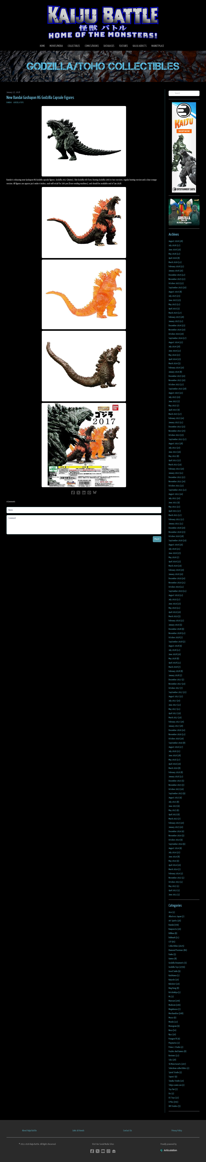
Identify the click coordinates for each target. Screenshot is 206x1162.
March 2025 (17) (175, 313)
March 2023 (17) (175, 414)
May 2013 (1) (174, 886)
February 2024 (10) (176, 368)
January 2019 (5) (175, 625)
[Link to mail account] (114, 1151)
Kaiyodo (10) (174, 980)
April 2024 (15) (175, 359)
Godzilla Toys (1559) (177, 967)
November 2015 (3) (176, 785)
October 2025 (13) (176, 283)
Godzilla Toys (18, 103)
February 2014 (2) (176, 873)
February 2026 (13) (176, 266)
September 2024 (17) (177, 338)
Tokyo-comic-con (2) (176, 1085)
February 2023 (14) (176, 418)
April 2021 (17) (175, 511)
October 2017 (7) (176, 688)
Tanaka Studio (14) (176, 1081)
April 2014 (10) (175, 865)
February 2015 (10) (176, 823)
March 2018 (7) (175, 667)
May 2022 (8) (174, 456)
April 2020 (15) (175, 562)
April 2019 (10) (175, 612)
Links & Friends (78, 1130)
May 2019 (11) (174, 608)
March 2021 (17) (175, 515)
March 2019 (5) (175, 616)
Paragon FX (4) (174, 1039)
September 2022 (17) (177, 439)
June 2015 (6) (174, 806)
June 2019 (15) (175, 604)
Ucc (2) (171, 1093)
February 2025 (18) (176, 317)
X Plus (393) (173, 1102)
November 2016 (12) (177, 734)
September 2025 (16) (177, 288)
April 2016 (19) (175, 764)
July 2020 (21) (174, 549)
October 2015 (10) (176, 789)
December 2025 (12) (177, 275)
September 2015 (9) (177, 793)
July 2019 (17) (174, 599)
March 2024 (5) (175, 363)
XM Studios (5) (175, 1106)
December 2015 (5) (176, 781)
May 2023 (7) (174, 406)
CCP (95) (172, 942)
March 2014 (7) (175, 869)
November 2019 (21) (177, 583)
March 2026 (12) (175, 262)
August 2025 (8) (175, 292)
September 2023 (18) (177, 389)
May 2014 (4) (174, 861)
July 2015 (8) (174, 802)
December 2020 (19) (177, 528)
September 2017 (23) (177, 692)
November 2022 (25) (177, 431)
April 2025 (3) (174, 309)
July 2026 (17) (174, 245)
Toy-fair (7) (173, 1089)
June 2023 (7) (174, 401)
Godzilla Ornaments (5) (178, 963)
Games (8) (173, 959)
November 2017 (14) (177, 684)
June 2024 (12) (175, 351)
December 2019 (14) (177, 578)
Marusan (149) (174, 1001)
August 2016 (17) (176, 747)
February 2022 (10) (176, 469)
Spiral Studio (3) (175, 1072)
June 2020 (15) (175, 553)
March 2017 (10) (175, 718)
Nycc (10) (172, 1034)
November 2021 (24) (177, 481)
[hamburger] (12, 4)
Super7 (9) (173, 1077)
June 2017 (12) (175, 705)
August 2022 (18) (176, 443)
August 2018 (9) (175, 646)
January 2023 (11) (176, 422)
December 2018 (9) (176, 629)
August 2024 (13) (176, 342)
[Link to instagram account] (108, 1151)
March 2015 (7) (175, 819)
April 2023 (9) (174, 410)
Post (157, 539)
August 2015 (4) (175, 798)
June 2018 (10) (175, 654)
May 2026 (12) (174, 254)
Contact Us (127, 1130)
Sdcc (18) (172, 1060)
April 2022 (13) (175, 460)
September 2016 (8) (177, 743)
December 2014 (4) (176, 831)
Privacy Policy (177, 1130)
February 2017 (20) (176, 722)
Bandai (9, 103)
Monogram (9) (174, 1026)
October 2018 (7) (176, 637)
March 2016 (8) (175, 768)
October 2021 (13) (176, 486)
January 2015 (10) (176, 827)
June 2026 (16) (175, 250)
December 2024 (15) (177, 325)
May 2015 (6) (174, 810)
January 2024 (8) (175, 372)
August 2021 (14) (176, 494)
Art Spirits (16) (175, 921)
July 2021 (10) (174, 498)
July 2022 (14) (174, 448)
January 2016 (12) (176, 777)
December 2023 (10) (177, 376)
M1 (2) (171, 996)
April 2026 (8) (174, 258)
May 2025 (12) (174, 304)
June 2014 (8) (174, 857)
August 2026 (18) (176, 241)
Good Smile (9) (175, 971)
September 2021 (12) (177, 490)
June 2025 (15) (175, 300)
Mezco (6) (172, 1018)
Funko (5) (172, 954)
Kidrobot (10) (174, 984)
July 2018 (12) (174, 650)
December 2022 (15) (177, 427)
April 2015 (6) (174, 814)
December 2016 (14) (177, 730)
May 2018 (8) (174, 658)
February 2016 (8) (176, 772)
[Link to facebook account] (92, 1151)
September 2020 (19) (177, 540)
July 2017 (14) (174, 701)
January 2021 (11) (176, 524)
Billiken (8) (173, 933)
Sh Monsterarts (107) (177, 1064)
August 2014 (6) (175, 848)
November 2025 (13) (177, 279)
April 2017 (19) (175, 713)
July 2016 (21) (174, 751)
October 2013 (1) (176, 882)
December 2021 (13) (177, 477)
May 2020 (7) (174, 557)
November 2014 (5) (176, 836)
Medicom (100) (175, 1005)
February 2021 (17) (176, 519)
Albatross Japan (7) (176, 916)
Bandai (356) (174, 925)
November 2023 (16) (177, 380)
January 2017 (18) (176, 726)
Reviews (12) (174, 1056)
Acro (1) (172, 912)
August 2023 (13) (176, 393)
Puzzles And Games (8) (177, 1051)
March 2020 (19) (175, 566)
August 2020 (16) (176, 545)
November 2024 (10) (177, 330)
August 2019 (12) (176, 595)
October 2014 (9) (176, 840)
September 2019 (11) (177, 591)
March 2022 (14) (175, 465)
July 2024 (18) (174, 347)
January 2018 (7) (175, 675)
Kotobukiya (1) (175, 992)
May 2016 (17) (174, 760)
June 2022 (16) (175, 452)
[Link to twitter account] (97, 1151)
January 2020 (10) (176, 574)
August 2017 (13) (176, 696)
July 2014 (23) (174, 852)
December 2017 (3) (176, 680)
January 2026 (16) (176, 271)
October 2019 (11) (176, 587)
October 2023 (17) (176, 384)
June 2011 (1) (174, 895)
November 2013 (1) (176, 878)
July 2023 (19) (174, 397)
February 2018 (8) (176, 671)
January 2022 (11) (176, 473)
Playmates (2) (174, 1043)
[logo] (103, 22)
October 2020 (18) (176, 536)
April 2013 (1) (174, 890)
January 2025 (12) (176, 321)
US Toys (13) (174, 1098)
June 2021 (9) (174, 503)
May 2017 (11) (174, 709)
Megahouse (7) (175, 1009)
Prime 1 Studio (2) (176, 1047)
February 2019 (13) (176, 621)
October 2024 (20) (176, 334)
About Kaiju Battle (29, 1130)
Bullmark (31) (174, 937)
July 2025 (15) (174, 296)
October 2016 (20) (176, 739)
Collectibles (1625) (176, 946)
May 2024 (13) (174, 355)
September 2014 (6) (177, 844)
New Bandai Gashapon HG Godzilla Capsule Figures (40, 98)
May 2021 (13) (174, 507)
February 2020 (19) (176, 570)
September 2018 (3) (177, 642)
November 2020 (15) (177, 532)
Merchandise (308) (176, 1013)
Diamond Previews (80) (178, 950)
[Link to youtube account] (103, 1151)
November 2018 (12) (177, 633)
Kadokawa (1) (174, 975)
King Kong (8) (174, 988)
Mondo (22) (173, 1022)
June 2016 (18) (175, 755)
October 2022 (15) (176, 435)
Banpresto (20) (175, 929)
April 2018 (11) (175, 663)
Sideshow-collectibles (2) (179, 1068)
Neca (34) (172, 1030)
